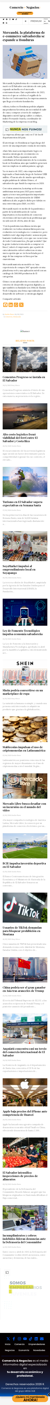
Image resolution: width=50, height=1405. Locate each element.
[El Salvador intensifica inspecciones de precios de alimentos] (25, 1152)
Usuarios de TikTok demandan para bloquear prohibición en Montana (22, 931)
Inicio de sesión (46, 21)
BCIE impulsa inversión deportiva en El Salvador (24, 864)
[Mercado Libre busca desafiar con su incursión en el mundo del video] (25, 786)
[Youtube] (25, 1339)
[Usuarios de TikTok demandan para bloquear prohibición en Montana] (25, 907)
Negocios (10, 1350)
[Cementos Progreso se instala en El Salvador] (25, 359)
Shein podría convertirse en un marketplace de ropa (23, 691)
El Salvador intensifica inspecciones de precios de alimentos (20, 1176)
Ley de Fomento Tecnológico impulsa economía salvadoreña (23, 632)
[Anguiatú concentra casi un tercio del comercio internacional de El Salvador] (25, 1028)
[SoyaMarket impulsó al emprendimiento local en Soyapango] (25, 546)
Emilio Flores (9, 314)
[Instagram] (19, 1339)
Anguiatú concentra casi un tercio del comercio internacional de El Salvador (25, 1052)
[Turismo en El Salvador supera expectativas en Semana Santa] (25, 481)
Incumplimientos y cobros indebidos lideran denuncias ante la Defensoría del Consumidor (24, 1239)
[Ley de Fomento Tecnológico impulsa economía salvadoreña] (25, 612)
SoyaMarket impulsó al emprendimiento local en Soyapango (19, 569)
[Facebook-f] (14, 1339)
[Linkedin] (36, 1339)
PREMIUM (36, 21)
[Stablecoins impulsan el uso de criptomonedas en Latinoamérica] (25, 729)
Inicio (7, 1344)
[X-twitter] (8, 1339)
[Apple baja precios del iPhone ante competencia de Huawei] (25, 1092)
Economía (24, 1350)
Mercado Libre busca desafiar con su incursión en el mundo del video (24, 807)
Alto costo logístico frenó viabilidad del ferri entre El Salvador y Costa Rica (20, 437)
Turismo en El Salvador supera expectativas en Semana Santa (22, 503)
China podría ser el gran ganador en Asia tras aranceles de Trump (24, 989)
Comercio (8, 317)
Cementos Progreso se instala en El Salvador (24, 378)
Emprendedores (37, 1344)
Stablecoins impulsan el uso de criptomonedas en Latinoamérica (24, 748)
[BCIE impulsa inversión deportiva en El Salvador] (25, 845)
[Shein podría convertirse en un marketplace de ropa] (25, 672)
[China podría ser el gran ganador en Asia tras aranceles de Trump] (25, 969)
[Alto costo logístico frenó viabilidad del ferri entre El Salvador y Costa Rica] (25, 416)
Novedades (39, 1350)
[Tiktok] (30, 1339)
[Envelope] (42, 1339)
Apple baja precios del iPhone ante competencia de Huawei (25, 1112)
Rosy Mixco (15, 385)
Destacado (17, 317)
